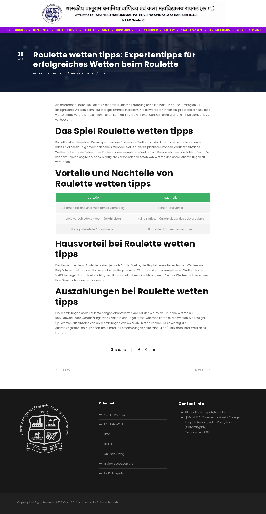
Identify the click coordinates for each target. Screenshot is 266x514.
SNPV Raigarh (113, 473)
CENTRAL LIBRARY (219, 30)
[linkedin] (226, 503)
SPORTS (241, 30)
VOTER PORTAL (114, 415)
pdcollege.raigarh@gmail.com (209, 412)
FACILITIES (89, 30)
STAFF (106, 30)
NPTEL (108, 444)
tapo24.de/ (160, 328)
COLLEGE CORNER (66, 30)
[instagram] (247, 503)
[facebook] (219, 503)
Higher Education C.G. (119, 464)
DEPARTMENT (41, 30)
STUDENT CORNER (147, 30)
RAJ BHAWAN (113, 424)
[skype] (233, 503)
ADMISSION (123, 30)
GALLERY (169, 30)
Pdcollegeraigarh (52, 73)
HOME (8, 30)
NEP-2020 (255, 30)
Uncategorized (82, 73)
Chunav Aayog (114, 454)
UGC (107, 434)
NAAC (184, 30)
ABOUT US (21, 30)
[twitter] (240, 503)
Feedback (196, 30)
